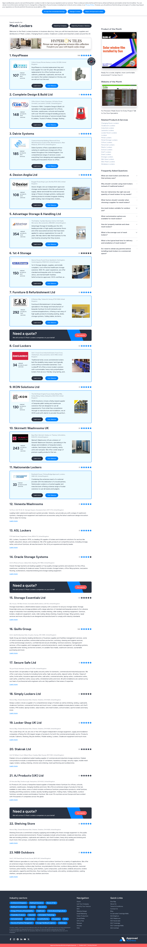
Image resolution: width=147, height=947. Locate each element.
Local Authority (43, 919)
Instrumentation (16, 919)
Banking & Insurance (36, 903)
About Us (113, 904)
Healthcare (40, 911)
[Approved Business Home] (128, 939)
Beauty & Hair (51, 903)
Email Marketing (82, 913)
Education (42, 907)
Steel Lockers (106, 154)
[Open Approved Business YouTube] (25, 939)
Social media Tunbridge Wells (119, 913)
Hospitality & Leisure (18, 915)
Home (79, 901)
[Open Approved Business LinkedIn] (21, 939)
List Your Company (83, 904)
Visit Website (51, 86)
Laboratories (30, 919)
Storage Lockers (107, 157)
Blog (111, 911)
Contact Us (114, 909)
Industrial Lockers (107, 128)
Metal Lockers (106, 138)
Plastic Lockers (106, 147)
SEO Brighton (114, 916)
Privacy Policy (90, 5)
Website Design (82, 911)
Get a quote (81, 335)
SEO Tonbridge (115, 923)
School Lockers (106, 150)
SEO (78, 909)
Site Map (113, 901)
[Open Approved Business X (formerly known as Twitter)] (29, 939)
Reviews (79, 923)
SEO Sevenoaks (115, 921)
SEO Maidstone (115, 918)
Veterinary (62, 923)
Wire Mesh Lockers (108, 162)
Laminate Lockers (107, 130)
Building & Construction (18, 907)
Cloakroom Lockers (108, 126)
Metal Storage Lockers (109, 140)
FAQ (78, 928)
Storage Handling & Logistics (45, 923)
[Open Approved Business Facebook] (11, 939)
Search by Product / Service (81, 26)
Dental (32, 907)
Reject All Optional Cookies (94, 11)
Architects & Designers (18, 903)
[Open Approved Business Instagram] (14, 939)
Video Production (82, 916)
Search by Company (60, 26)
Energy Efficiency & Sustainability (22, 911)
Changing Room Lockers (110, 123)
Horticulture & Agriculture (56, 911)
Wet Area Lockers (107, 159)
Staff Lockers (106, 152)
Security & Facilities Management (21, 923)
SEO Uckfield (114, 928)
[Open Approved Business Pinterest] (18, 939)
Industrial (32, 915)
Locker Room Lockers (109, 133)
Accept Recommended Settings (54, 11)
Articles (79, 925)
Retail (65, 919)
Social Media (81, 918)
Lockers (104, 135)
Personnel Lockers (107, 145)
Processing (56, 919)
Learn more (37, 86)
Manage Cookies (75, 11)
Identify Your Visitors (84, 906)
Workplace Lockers (108, 164)
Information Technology (46, 915)
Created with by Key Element (88, 945)
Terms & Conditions (116, 906)
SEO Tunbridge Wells (117, 925)
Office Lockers (106, 142)
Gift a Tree (80, 921)
